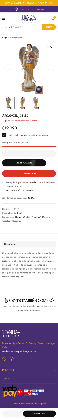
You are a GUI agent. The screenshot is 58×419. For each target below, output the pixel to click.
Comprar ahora (29, 173)
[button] (51, 68)
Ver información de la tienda (19, 190)
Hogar (4, 37)
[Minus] (5, 154)
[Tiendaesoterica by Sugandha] (29, 19)
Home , (18, 217)
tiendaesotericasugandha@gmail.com (19, 351)
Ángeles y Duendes (11, 220)
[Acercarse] (50, 46)
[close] (56, 3)
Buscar (49, 27)
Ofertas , (27, 217)
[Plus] (52, 154)
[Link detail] (4, 359)
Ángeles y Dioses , (41, 217)
